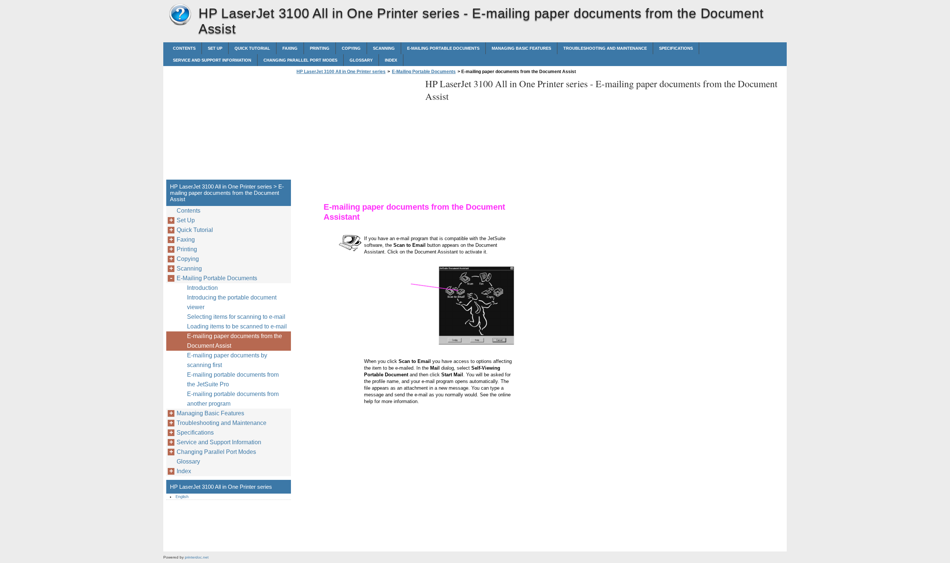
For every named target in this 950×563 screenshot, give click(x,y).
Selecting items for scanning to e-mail (236, 317)
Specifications (676, 48)
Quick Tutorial (252, 48)
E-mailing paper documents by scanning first (227, 360)
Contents (184, 48)
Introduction (202, 288)
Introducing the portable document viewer (231, 302)
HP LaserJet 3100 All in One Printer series (180, 15)
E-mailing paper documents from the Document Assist (234, 341)
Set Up (215, 48)
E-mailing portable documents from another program (233, 399)
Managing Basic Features (521, 48)
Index (391, 60)
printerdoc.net (197, 557)
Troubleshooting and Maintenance (605, 48)
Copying (351, 48)
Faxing (290, 48)
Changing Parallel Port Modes (300, 60)
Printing (320, 48)
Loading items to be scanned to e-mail (237, 326)
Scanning (384, 48)
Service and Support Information (212, 60)
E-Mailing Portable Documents (443, 48)
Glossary (361, 60)
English (182, 496)
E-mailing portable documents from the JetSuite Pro (233, 379)
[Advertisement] (357, 129)
